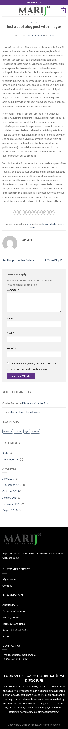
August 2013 (9, 510)
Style (34, 22)
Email (10, 333)
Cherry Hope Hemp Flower (24, 411)
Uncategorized (10, 459)
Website (11, 348)
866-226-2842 (19, 658)
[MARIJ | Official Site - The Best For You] (34, 10)
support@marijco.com (23, 654)
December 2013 (11, 503)
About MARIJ (10, 604)
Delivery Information (14, 610)
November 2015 (11, 484)
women (33, 227)
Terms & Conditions (13, 623)
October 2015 (10, 491)
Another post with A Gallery (18, 260)
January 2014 (10, 497)
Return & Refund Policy (15, 630)
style (61, 224)
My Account (9, 579)
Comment (13, 289)
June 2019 (8, 478)
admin (50, 36)
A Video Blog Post (55, 260)
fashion (54, 224)
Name (10, 318)
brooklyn (46, 224)
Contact (7, 585)
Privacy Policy (10, 617)
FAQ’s (5, 636)
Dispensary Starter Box (35, 403)
